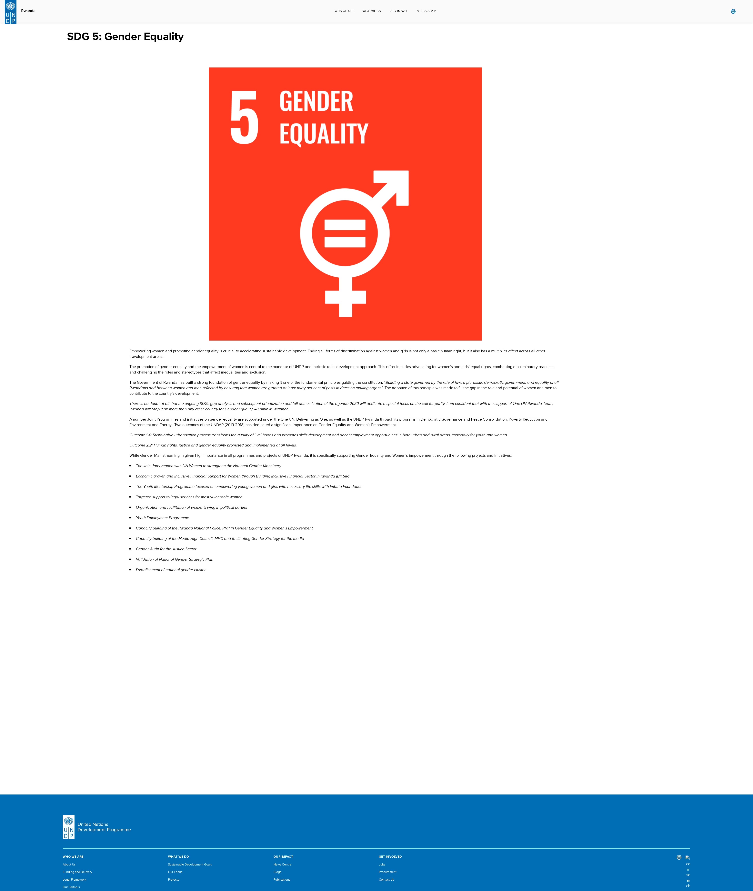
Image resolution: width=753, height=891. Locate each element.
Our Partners (71, 887)
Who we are (344, 11)
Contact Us (386, 879)
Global (733, 11)
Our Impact (398, 11)
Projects (173, 879)
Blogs (277, 872)
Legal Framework (74, 879)
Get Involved (427, 11)
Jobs (382, 864)
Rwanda (28, 10)
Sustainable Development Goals (190, 864)
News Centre (282, 864)
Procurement (388, 872)
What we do (372, 11)
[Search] (688, 871)
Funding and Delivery (77, 872)
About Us (69, 864)
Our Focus (175, 872)
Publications (282, 879)
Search (741, 11)
